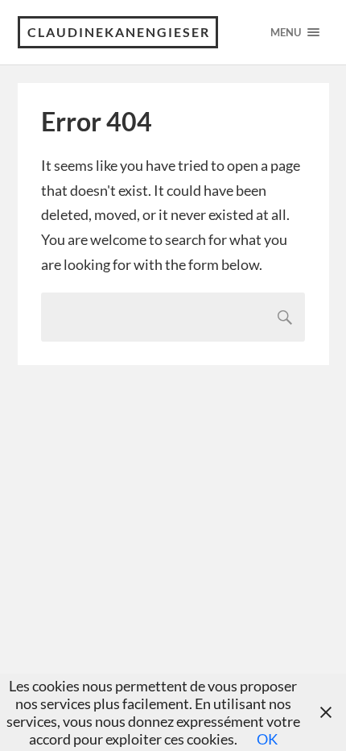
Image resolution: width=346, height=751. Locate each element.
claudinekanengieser (118, 31)
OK (267, 739)
